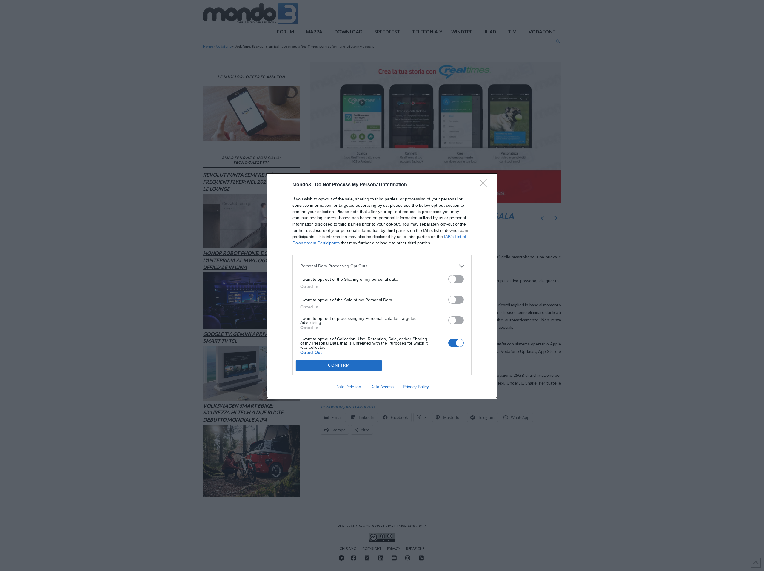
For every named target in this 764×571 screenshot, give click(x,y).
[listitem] (382, 266)
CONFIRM (339, 365)
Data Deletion (348, 386)
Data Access (382, 386)
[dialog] (382, 285)
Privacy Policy (416, 386)
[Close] (485, 185)
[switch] (456, 279)
